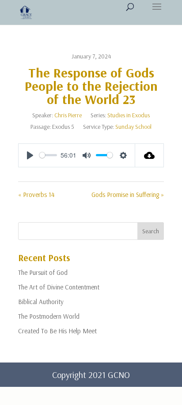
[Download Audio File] (149, 155)
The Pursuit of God (43, 272)
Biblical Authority (41, 301)
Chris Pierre (68, 115)
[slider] (48, 155)
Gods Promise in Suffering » (127, 194)
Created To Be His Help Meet (57, 331)
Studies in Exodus (128, 115)
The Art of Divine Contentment (58, 287)
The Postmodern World (49, 316)
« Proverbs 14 (36, 194)
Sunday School (133, 127)
